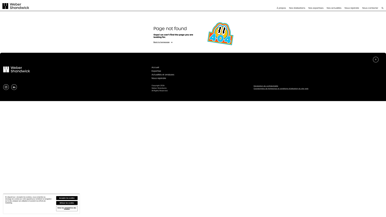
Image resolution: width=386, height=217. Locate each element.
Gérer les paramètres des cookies (66, 208)
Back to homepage (161, 42)
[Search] (382, 8)
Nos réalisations (297, 8)
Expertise (156, 71)
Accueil (155, 67)
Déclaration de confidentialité (266, 86)
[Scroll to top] (376, 59)
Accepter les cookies (67, 198)
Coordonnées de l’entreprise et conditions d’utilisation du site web (281, 89)
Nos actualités (334, 8)
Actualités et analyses (163, 74)
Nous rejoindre (352, 8)
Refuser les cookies (67, 203)
